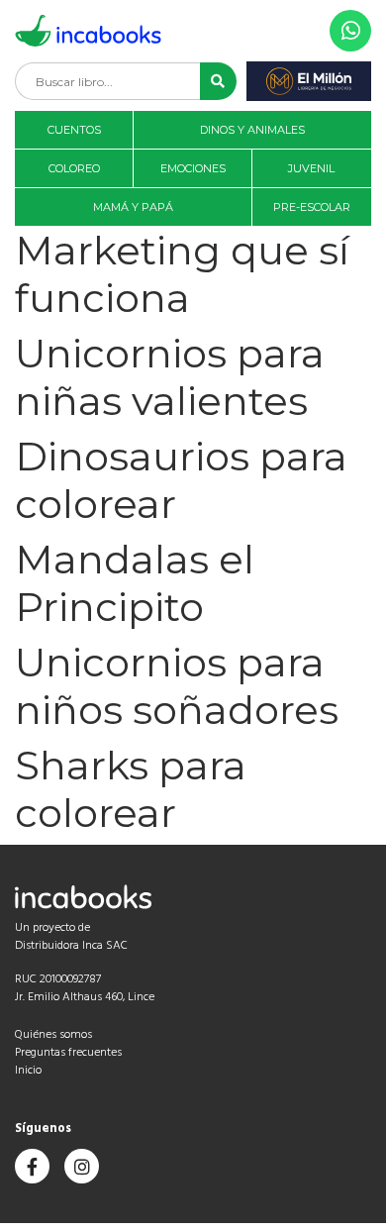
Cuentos (74, 130)
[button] (218, 81)
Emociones (193, 168)
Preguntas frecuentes (68, 1053)
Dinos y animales (252, 130)
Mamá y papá (133, 207)
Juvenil (311, 168)
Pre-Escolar (311, 207)
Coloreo (74, 168)
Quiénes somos (53, 1035)
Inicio (28, 1070)
